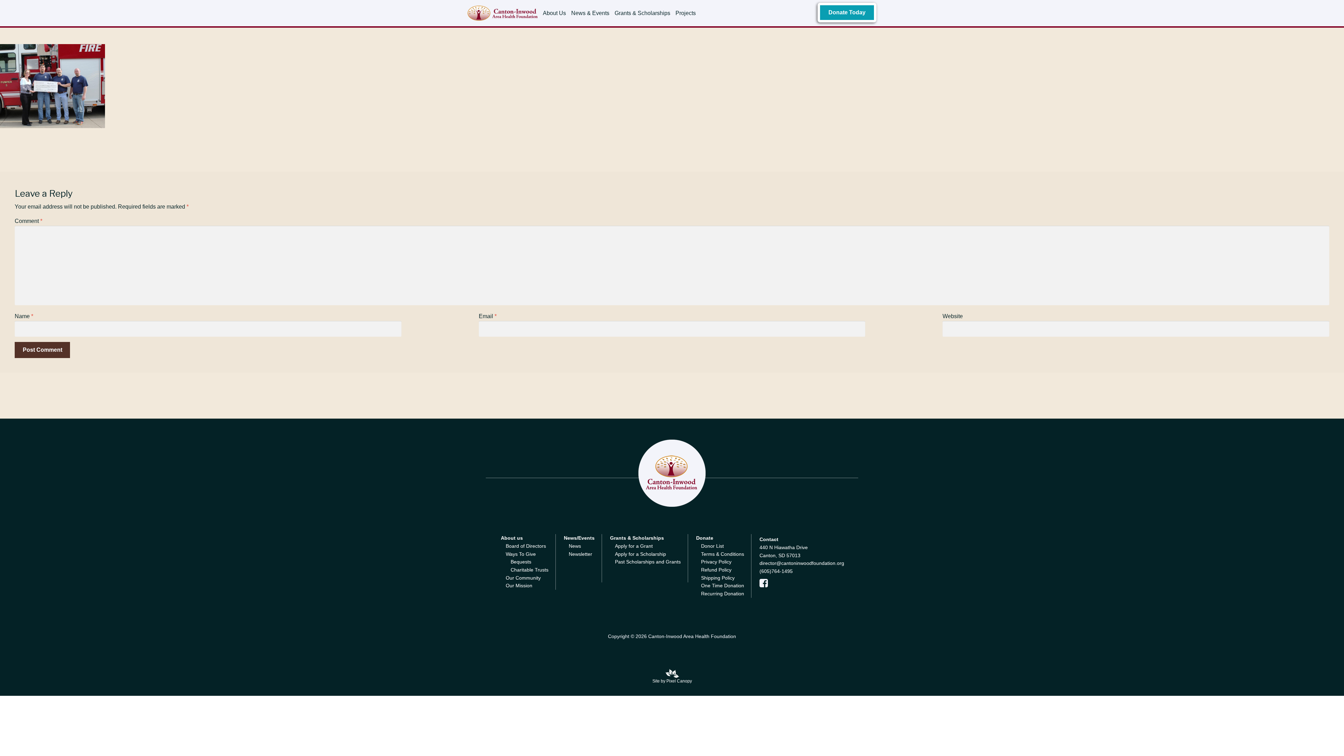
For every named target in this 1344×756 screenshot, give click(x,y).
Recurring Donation (722, 593)
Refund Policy (716, 570)
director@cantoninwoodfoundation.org (802, 563)
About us (512, 538)
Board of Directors (526, 546)
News (575, 546)
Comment (28, 221)
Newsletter (580, 554)
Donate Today (847, 12)
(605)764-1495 (776, 571)
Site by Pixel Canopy (672, 681)
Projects (686, 13)
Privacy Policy (716, 562)
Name (24, 316)
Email (488, 316)
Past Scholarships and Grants (648, 562)
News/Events (579, 538)
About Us (554, 13)
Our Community (523, 578)
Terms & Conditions (722, 554)
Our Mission (519, 585)
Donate (704, 538)
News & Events (590, 13)
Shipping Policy (718, 578)
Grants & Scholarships (642, 13)
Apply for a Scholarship (640, 554)
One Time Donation (722, 585)
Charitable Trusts (529, 570)
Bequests (521, 562)
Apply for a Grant (634, 546)
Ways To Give (521, 554)
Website (953, 316)
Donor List (712, 546)
